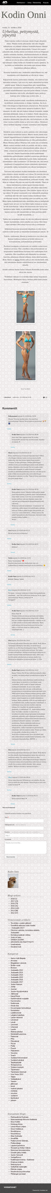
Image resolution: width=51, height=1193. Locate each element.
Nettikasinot (21, 2)
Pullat (13, 1046)
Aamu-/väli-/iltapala (18, 958)
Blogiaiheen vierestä (18, 963)
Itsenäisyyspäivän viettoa (20, 935)
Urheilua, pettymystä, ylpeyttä (20, 33)
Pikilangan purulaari (18, 1174)
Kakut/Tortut (15, 996)
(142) (15, 908)
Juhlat (13, 987)
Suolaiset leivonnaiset (19, 1058)
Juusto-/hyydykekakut (19, 991)
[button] (25, 2)
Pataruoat (14, 1036)
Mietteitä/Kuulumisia (18, 1034)
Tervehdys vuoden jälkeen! (21, 923)
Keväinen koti (16, 947)
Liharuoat (14, 1027)
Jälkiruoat (14, 994)
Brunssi (14, 968)
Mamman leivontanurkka (20, 1150)
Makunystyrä (16, 1164)
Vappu (13, 1077)
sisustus (14, 1093)
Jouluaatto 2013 (17, 972)
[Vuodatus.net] (10, 1187)
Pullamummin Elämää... (20, 1141)
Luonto (13, 1029)
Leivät (13, 1022)
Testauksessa (16, 1065)
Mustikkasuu (16, 1131)
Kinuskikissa (16, 1134)
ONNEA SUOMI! (17, 940)
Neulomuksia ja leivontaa (20, 1172)
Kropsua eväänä (17, 1162)
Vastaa (9, 429)
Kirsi (10, 590)
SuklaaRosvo (16, 1157)
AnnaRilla (14, 1138)
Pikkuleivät (15, 1041)
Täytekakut (15, 1070)
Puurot (13, 1048)
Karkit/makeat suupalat (19, 999)
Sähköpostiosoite (15, 824)
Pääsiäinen (15, 1051)
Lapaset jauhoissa (18, 1145)
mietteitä (14, 1091)
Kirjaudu (46, 2)
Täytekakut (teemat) (18, 1072)
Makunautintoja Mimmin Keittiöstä (24, 1119)
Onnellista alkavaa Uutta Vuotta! (23, 925)
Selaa (30, 2)
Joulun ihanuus (16, 984)
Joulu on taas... (16, 937)
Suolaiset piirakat (17, 1060)
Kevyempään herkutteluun (21, 1008)
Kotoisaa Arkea (16, 1124)
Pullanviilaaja (16, 1143)
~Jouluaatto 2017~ (18, 928)
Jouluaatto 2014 (17, 975)
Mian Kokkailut (16, 1136)
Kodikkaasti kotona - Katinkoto (22, 1160)
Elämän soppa (16, 1169)
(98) (14, 911)
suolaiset (14, 1096)
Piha (12, 1039)
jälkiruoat (14, 1084)
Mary (10, 777)
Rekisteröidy (37, 2)
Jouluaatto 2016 (17, 980)
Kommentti (8, 839)
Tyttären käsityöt (17, 1067)
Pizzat (13, 1043)
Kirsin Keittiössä (17, 1129)
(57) (14, 913)
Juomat (13, 989)
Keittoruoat (15, 1003)
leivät (13, 1086)
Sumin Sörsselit (17, 1155)
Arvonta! (14, 961)
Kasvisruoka (15, 1001)
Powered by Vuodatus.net (40, 1190)
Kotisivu (22, 832)
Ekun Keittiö (15, 1122)
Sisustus (14, 1053)
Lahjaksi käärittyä (17, 1015)
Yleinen (13, 1081)
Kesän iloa (15, 1006)
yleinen (13, 1100)
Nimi (7, 817)
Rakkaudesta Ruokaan (19, 1117)
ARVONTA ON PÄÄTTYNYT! (22, 942)
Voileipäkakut (16, 1079)
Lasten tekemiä (17, 1017)
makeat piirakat (17, 1088)
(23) (14, 901)
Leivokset (14, 1020)
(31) (14, 906)
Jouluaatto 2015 (17, 977)
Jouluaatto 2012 (17, 970)
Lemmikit (14, 1025)
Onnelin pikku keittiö (18, 1153)
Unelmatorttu (16, 944)
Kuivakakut (15, 1010)
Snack (13, 1055)
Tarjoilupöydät (16, 1062)
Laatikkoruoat (16, 1013)
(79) (14, 903)
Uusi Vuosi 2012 (17, 1074)
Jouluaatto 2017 (17, 982)
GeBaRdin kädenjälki (19, 1167)
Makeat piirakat (17, 1032)
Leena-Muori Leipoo (18, 1127)
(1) (14, 899)
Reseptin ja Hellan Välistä (20, 1148)
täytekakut (15, 1098)
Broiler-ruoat (15, 965)
